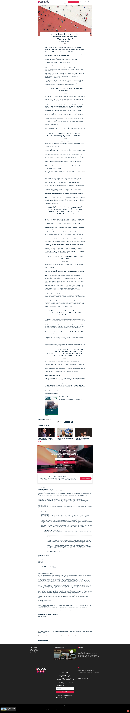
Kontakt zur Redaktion (33, 649)
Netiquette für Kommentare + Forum (36, 653)
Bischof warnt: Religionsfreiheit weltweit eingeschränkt (82, 439)
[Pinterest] (69, 422)
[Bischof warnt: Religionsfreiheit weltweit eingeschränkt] (83, 432)
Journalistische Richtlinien (34, 650)
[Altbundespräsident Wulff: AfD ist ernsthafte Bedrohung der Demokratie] (46, 432)
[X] (88, 2)
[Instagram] (86, 2)
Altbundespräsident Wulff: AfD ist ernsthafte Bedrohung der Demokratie (46, 439)
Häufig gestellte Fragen (33, 652)
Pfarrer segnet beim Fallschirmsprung (84, 676)
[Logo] (41, 668)
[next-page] (40, 441)
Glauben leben (62, 41)
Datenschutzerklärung (67, 635)
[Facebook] (83, 2)
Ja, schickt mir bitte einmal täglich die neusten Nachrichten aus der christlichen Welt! (53, 637)
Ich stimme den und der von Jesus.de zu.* (58, 635)
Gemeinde (69, 41)
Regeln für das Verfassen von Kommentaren (52, 635)
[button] (81, 2)
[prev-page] (38, 441)
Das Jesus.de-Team (33, 651)
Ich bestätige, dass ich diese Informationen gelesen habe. (65, 467)
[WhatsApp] (72, 422)
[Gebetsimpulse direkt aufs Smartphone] (65, 656)
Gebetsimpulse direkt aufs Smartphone (63, 658)
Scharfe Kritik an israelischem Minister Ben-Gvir (86, 670)
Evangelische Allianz (47, 419)
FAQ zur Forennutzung (33, 654)
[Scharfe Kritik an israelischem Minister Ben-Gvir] (65, 432)
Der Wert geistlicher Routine (83, 678)
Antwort (42, 527)
